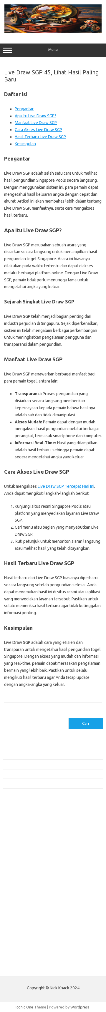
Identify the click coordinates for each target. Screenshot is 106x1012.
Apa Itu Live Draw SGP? (35, 115)
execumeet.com (20, 818)
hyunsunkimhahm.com (25, 925)
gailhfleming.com (21, 914)
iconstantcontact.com (24, 857)
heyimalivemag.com (23, 919)
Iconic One (24, 1007)
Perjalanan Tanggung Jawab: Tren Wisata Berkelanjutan (50, 783)
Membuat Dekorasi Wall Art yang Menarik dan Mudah (48, 745)
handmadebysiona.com (26, 840)
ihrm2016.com (18, 931)
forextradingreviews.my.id (29, 886)
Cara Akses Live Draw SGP (38, 129)
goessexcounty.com (24, 835)
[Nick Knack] (53, 31)
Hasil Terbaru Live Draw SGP (40, 136)
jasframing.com (19, 868)
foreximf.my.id (18, 874)
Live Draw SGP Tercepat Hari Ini (66, 486)
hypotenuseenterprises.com (31, 852)
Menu (53, 49)
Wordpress (80, 1007)
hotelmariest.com (21, 846)
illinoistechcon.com (22, 936)
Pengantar (24, 108)
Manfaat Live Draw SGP (36, 122)
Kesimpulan (25, 143)
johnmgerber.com (21, 953)
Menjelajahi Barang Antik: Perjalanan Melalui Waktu (46, 774)
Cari (6, 714)
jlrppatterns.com (20, 948)
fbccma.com (16, 823)
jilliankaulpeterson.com (26, 942)
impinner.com (17, 863)
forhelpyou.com (20, 908)
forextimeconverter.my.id (28, 897)
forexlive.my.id (19, 880)
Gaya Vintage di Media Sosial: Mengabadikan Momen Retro (53, 764)
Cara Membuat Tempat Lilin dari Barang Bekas (42, 755)
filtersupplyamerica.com (27, 829)
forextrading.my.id (22, 891)
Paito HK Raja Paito (19, 967)
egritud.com (16, 903)
